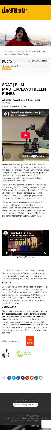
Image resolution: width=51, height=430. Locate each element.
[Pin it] (27, 378)
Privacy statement (33, 416)
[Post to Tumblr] (23, 378)
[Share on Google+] (18, 378)
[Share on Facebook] (9, 378)
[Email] (41, 378)
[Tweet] (14, 378)
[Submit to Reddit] (32, 378)
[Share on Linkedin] (36, 378)
